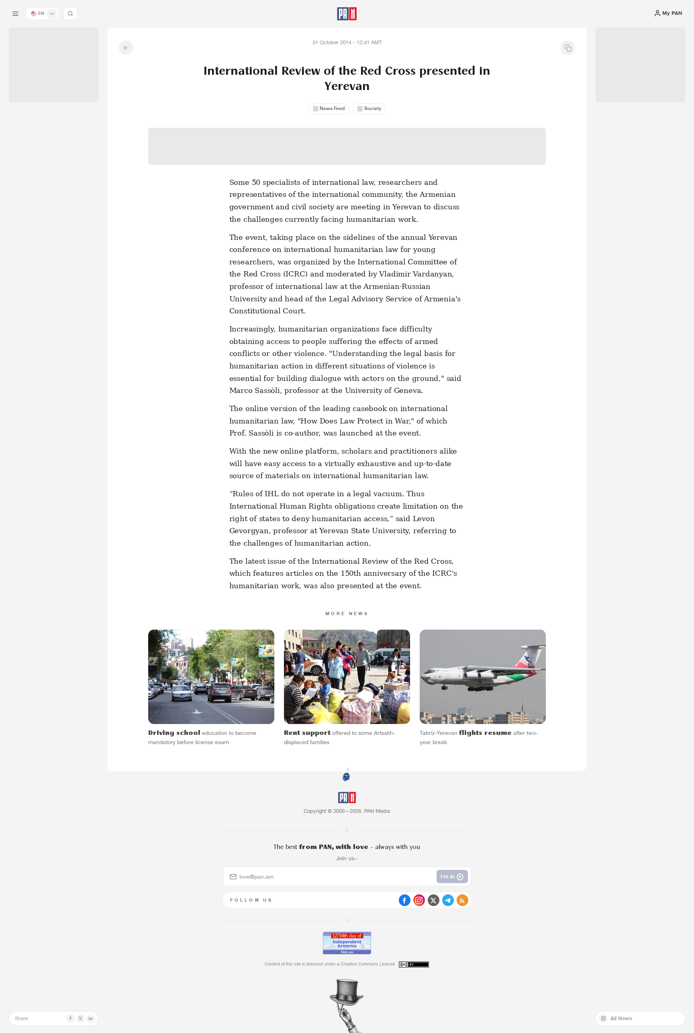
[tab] (436, 236)
